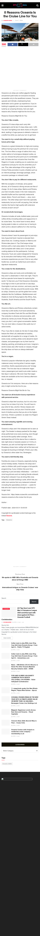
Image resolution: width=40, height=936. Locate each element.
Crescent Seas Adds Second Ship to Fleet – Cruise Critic (24, 722)
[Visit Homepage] (20, 5)
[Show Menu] (2, 5)
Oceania (9, 520)
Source (9, 515)
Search (4, 598)
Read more (8, 638)
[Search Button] (37, 5)
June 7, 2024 (19, 20)
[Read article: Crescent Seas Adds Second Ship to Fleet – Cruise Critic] (6, 723)
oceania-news (7, 20)
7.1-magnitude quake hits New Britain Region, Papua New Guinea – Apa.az (24, 689)
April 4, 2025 (16, 660)
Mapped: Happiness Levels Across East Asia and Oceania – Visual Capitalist (23, 712)
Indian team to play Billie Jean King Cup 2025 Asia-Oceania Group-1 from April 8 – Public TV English (24, 645)
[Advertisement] (20, 68)
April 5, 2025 (17, 622)
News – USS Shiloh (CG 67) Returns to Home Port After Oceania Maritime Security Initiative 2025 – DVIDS (24, 667)
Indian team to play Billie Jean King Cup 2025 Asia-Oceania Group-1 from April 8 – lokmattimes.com (24, 656)
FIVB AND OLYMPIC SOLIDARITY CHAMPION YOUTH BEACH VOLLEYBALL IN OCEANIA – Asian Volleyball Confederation (23, 678)
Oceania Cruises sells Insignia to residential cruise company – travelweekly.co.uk (22, 732)
